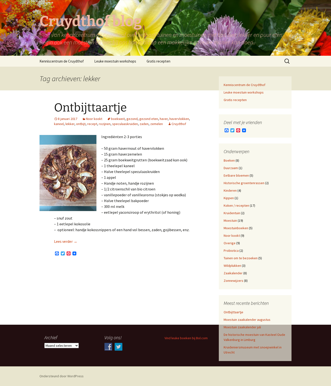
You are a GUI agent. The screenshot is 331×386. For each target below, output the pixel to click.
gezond (132, 119)
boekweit (118, 119)
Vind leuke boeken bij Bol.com (186, 338)
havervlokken (179, 119)
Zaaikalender (233, 273)
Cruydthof (179, 124)
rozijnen (104, 124)
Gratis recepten (158, 61)
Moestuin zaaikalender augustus (247, 319)
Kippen (229, 198)
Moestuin (230, 220)
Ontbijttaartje (90, 108)
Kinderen (230, 190)
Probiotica (231, 250)
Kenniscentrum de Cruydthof (61, 61)
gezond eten (148, 119)
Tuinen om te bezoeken (241, 258)
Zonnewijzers (233, 280)
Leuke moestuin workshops (115, 61)
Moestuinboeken (236, 228)
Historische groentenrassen (244, 183)
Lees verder (65, 241)
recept (92, 124)
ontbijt (81, 124)
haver (164, 119)
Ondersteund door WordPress (61, 376)
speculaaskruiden (125, 124)
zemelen (156, 124)
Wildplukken (232, 265)
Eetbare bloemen (236, 175)
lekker (69, 124)
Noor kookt (94, 119)
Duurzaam (231, 168)
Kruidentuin (232, 213)
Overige (230, 243)
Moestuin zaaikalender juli (242, 327)
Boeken (229, 160)
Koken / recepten (236, 205)
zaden (144, 124)
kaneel (59, 124)
